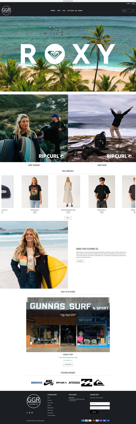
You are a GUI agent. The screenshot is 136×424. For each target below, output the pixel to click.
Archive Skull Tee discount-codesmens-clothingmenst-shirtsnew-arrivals (101, 191)
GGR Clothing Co (32, 420)
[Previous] (4, 194)
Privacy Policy (50, 412)
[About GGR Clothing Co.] (34, 255)
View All (68, 218)
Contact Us (49, 400)
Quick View (68, 194)
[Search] (133, 10)
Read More (80, 261)
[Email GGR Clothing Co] (27, 413)
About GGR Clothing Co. (87, 248)
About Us (49, 405)
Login (129, 3)
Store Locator (50, 402)
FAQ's (48, 397)
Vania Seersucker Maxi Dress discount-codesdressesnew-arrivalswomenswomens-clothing (68, 191)
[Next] (132, 194)
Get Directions (68, 364)
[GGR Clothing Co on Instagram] (32, 413)
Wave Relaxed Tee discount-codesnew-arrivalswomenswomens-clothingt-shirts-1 (34, 191)
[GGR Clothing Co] (6, 11)
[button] (54, 10)
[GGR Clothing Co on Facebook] (30, 413)
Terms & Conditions (51, 415)
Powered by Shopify (40, 420)
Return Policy (50, 410)
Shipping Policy (50, 407)
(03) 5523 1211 (69, 360)
